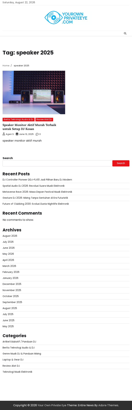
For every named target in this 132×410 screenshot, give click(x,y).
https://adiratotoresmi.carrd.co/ (25, 385)
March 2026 (9, 266)
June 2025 (8, 320)
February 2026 (11, 272)
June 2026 (9, 248)
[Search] (125, 33)
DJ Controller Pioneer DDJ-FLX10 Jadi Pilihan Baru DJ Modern (37, 179)
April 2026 (8, 260)
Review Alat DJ (44, 119)
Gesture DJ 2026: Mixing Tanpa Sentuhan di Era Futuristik (35, 198)
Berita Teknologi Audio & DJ (18, 119)
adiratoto (85, 381)
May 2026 (8, 254)
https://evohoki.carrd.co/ (65, 385)
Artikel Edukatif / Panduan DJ (19, 341)
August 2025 (10, 308)
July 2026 (8, 242)
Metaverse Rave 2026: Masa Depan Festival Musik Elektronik (37, 192)
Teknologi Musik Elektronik (17, 371)
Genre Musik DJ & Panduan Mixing (22, 353)
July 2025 (8, 314)
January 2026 (10, 278)
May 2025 (8, 326)
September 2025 (12, 302)
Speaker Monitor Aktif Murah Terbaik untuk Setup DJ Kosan (29, 127)
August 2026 (10, 236)
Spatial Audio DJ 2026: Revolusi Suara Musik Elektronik (34, 186)
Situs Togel (10, 381)
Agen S (10, 134)
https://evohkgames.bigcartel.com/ (53, 381)
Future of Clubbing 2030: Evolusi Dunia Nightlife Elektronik (36, 204)
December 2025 (12, 284)
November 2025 (12, 290)
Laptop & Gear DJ (13, 359)
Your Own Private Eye (52, 405)
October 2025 (11, 296)
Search (8, 158)
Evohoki (23, 381)
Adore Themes (108, 405)
